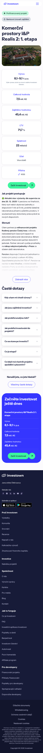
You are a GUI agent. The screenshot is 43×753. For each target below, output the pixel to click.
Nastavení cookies (21, 723)
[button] (37, 4)
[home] (11, 4)
